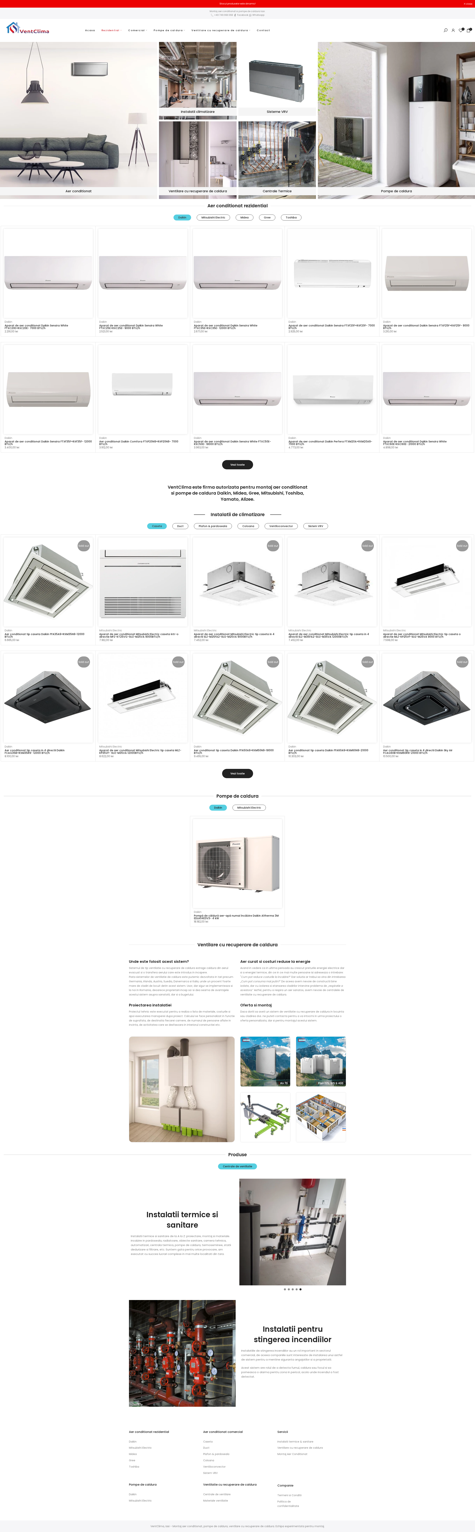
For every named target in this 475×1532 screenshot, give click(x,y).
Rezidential (110, 30)
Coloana (208, 1460)
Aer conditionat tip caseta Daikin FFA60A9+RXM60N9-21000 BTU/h (328, 751)
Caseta (208, 1441)
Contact (263, 30)
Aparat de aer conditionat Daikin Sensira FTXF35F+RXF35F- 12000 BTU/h (48, 443)
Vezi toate (237, 465)
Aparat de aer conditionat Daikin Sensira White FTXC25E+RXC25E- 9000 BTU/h (131, 327)
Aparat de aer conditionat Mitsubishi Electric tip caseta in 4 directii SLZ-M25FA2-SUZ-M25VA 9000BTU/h (234, 635)
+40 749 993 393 (223, 15)
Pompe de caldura (168, 30)
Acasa (90, 30)
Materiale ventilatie (215, 1500)
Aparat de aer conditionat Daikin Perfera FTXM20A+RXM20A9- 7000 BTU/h (330, 443)
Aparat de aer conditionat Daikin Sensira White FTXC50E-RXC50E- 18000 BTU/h (232, 443)
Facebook (242, 15)
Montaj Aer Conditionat (292, 1454)
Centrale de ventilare (217, 1494)
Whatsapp (258, 15)
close (7, 4)
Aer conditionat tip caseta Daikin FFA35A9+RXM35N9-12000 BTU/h (44, 635)
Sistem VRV (210, 1473)
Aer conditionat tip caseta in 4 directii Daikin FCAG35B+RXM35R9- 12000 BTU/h (35, 751)
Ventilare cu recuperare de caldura (219, 30)
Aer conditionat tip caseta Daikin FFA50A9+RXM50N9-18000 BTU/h (234, 751)
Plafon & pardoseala (216, 1454)
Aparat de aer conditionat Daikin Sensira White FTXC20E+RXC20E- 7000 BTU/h (36, 327)
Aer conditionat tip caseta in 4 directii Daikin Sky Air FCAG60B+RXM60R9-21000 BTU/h (418, 751)
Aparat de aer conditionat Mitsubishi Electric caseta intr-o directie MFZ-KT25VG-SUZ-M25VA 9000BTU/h (138, 635)
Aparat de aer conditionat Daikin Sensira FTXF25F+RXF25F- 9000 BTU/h (426, 327)
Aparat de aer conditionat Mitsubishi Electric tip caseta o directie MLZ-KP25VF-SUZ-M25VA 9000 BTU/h (422, 635)
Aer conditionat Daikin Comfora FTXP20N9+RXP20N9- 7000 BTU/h (138, 443)
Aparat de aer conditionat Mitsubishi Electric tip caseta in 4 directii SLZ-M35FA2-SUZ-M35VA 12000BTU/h (329, 635)
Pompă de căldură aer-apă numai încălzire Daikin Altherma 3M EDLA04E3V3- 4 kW (236, 917)
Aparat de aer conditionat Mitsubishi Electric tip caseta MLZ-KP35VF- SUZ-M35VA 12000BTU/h (140, 751)
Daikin (8, 322)
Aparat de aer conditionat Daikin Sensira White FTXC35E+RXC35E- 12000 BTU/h (225, 327)
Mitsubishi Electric (110, 630)
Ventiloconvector (214, 1467)
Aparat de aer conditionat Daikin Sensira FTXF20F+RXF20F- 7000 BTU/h (332, 327)
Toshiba (134, 1467)
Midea (133, 1454)
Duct (206, 1448)
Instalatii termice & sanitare (295, 1441)
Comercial (136, 30)
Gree (132, 1460)
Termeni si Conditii (289, 1495)
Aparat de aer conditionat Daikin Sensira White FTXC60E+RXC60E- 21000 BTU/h (415, 443)
